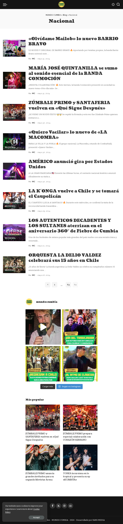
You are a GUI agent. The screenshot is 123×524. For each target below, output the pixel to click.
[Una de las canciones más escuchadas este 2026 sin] (43, 327)
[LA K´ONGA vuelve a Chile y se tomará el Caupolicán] (14, 200)
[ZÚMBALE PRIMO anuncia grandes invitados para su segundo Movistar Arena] (43, 458)
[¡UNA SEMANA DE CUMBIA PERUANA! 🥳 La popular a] (43, 363)
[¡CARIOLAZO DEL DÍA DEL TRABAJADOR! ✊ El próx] (80, 327)
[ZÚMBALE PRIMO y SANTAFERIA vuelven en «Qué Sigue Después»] (14, 112)
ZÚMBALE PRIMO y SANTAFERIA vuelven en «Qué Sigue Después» (69, 105)
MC (33, 59)
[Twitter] (58, 506)
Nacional (10, 54)
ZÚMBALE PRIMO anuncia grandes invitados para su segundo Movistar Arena (40, 476)
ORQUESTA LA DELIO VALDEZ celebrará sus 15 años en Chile (64, 257)
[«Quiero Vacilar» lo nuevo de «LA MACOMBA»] (14, 141)
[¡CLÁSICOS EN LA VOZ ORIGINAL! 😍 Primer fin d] (80, 363)
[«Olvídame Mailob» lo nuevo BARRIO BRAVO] (14, 48)
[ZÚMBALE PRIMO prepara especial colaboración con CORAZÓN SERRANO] (80, 418)
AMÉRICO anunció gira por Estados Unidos (70, 164)
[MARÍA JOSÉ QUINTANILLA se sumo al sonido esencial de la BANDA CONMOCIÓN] (14, 80)
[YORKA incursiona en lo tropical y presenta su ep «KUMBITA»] (80, 458)
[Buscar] (118, 4)
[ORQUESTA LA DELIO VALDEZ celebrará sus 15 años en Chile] (14, 264)
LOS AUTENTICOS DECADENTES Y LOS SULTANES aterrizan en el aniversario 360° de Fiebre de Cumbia (73, 226)
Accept (36, 517)
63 (68, 284)
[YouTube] (70, 506)
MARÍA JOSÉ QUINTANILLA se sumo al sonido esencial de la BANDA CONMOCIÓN (72, 73)
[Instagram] (64, 506)
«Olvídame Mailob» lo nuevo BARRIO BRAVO (73, 41)
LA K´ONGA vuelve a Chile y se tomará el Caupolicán (73, 193)
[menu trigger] (6, 4)
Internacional (13, 202)
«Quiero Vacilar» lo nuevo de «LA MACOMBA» (67, 134)
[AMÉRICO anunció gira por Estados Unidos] (14, 171)
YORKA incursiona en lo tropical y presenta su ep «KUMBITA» (76, 476)
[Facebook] (52, 506)
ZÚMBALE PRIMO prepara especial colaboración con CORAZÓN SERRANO (77, 436)
